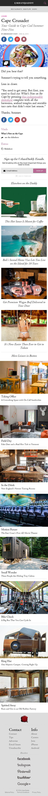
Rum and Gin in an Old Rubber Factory (18, 708)
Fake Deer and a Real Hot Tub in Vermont (20, 444)
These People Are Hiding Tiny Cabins (17, 576)
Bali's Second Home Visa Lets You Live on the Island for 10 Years (24, 261)
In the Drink (8, 485)
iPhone (34, 744)
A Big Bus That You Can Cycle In (16, 620)
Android (35, 748)
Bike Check (7, 617)
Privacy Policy (36, 792)
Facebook (24, 759)
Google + (24, 784)
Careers (34, 737)
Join (33, 741)
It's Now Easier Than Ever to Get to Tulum (24, 346)
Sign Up (39, 171)
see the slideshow (11, 137)
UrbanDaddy (24, 3)
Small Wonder (9, 572)
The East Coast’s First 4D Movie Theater (19, 533)
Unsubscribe (15, 748)
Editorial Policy (9, 792)
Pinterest (24, 772)
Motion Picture (9, 529)
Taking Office (8, 396)
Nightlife (27, 9)
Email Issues (15, 744)
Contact (13, 734)
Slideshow (8, 148)
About (34, 734)
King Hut (6, 661)
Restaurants (16, 9)
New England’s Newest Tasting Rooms (18, 488)
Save (17, 39)
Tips (11, 737)
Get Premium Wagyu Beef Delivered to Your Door (24, 304)
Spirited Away (8, 705)
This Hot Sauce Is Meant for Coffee (24, 221)
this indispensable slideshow (22, 98)
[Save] (24, 39)
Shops (34, 9)
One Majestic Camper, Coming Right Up (19, 664)
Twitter (24, 778)
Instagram (24, 765)
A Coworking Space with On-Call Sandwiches (21, 400)
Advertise (13, 741)
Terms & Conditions (23, 792)
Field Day (6, 441)
